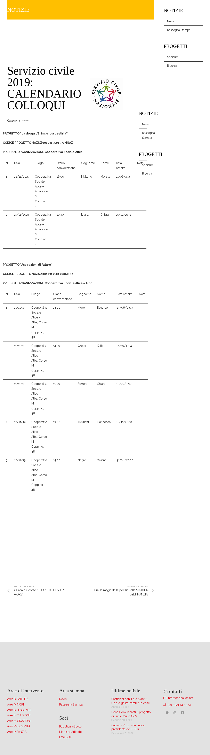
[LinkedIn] (182, 712)
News (144, 124)
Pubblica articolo (70, 726)
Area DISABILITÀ (17, 699)
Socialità (144, 165)
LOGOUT (65, 737)
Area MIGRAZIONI (19, 721)
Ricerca (144, 173)
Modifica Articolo (70, 731)
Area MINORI (15, 704)
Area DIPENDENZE (19, 709)
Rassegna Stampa (144, 135)
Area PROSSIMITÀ (18, 726)
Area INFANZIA (16, 731)
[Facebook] (167, 712)
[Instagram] (174, 712)
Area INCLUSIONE (19, 715)
